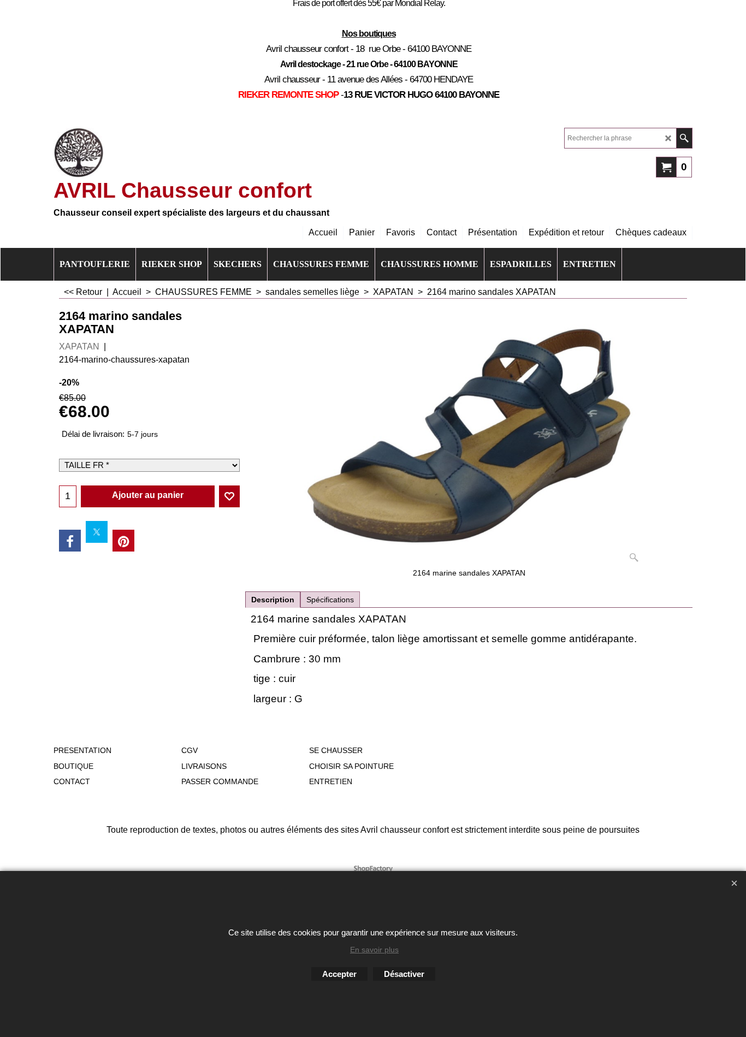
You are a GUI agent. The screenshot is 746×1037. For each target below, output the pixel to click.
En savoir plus (374, 949)
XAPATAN (79, 346)
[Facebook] (70, 541)
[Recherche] (684, 138)
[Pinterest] (123, 541)
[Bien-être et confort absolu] (79, 153)
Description (272, 599)
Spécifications (330, 599)
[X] (97, 532)
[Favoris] (229, 496)
